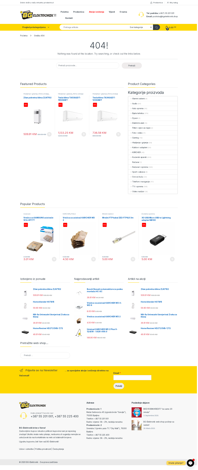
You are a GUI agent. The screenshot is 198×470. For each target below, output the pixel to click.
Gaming (135, 138)
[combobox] (94, 27)
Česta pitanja (58, 449)
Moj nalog (174, 2)
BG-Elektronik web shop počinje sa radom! (158, 423)
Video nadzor (138, 191)
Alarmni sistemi (138, 98)
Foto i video (137, 133)
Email (117, 373)
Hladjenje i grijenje (30, 94)
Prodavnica (158, 2)
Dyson (135, 118)
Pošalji (119, 386)
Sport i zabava (138, 172)
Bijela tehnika (138, 113)
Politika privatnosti (43, 449)
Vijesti (112, 12)
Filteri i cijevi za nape (141, 128)
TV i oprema (137, 186)
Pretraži (131, 65)
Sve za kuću (137, 177)
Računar (135, 162)
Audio (134, 103)
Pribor (73, 214)
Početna (65, 12)
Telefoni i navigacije (141, 181)
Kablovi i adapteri (139, 147)
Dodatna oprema (148, 214)
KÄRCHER (136, 152)
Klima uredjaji (44, 94)
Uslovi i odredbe (26, 449)
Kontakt (69, 18)
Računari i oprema (140, 167)
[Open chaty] (190, 463)
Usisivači (26, 214)
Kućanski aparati (139, 157)
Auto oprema (137, 108)
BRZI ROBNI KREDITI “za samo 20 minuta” (157, 410)
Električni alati (138, 123)
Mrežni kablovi (108, 214)
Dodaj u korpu (48, 134)
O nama (123, 12)
